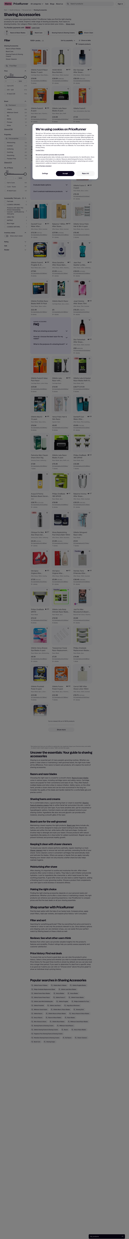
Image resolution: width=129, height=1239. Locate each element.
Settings (45, 173)
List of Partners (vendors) (43, 166)
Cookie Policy (40, 150)
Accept (65, 173)
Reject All (85, 173)
